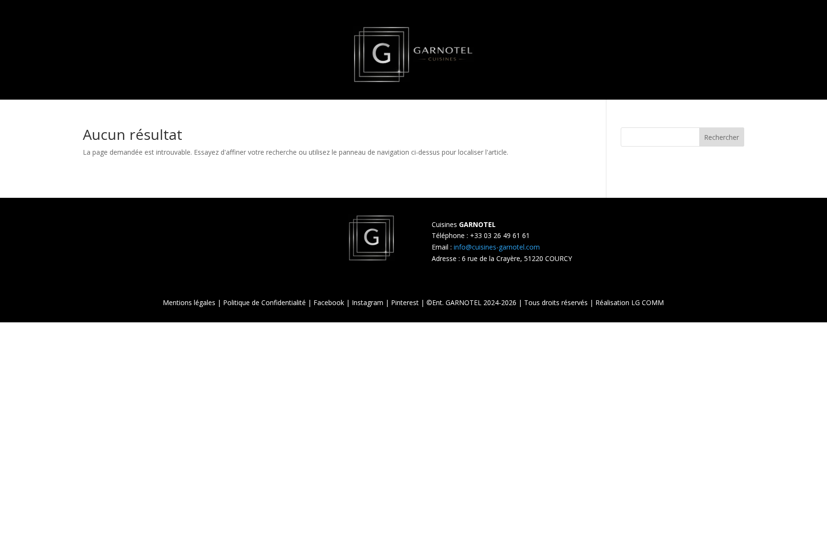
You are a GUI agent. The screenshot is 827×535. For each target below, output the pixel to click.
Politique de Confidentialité (264, 302)
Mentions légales (189, 302)
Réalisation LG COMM (629, 302)
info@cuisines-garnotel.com (497, 246)
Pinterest (405, 302)
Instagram (367, 302)
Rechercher (721, 137)
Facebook (328, 302)
